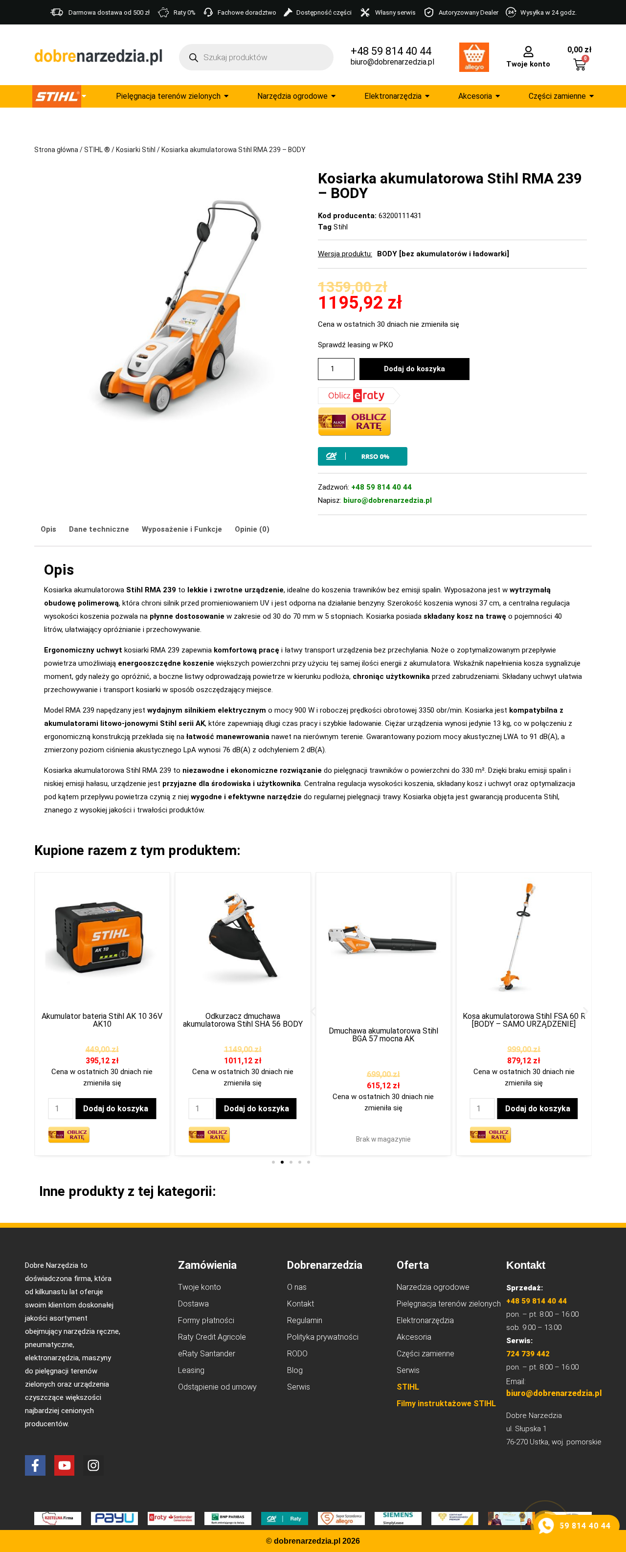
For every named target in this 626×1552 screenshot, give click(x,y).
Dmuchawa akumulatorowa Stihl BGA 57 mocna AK (383, 1034)
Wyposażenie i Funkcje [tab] (182, 529)
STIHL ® (97, 150)
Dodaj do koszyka (414, 368)
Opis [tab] (48, 529)
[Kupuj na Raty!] (452, 456)
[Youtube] (64, 1465)
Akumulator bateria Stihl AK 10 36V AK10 (102, 1020)
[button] (313, 1011)
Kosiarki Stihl (136, 150)
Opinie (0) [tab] (252, 529)
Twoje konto (528, 64)
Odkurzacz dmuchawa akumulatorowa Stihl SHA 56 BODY (243, 1020)
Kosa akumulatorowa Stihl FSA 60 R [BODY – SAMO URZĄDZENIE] (524, 1020)
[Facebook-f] (35, 1465)
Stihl (341, 227)
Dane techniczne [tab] (99, 529)
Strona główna (56, 150)
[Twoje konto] (528, 51)
